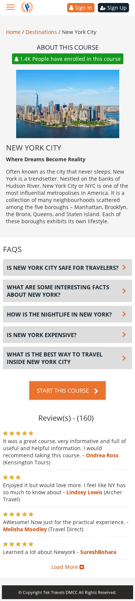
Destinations (42, 31)
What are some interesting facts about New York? (58, 290)
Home (14, 31)
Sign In (83, 7)
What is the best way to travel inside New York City (54, 358)
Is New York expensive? (41, 335)
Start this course (63, 390)
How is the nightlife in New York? (59, 314)
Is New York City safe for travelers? (62, 267)
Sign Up (116, 7)
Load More (65, 566)
